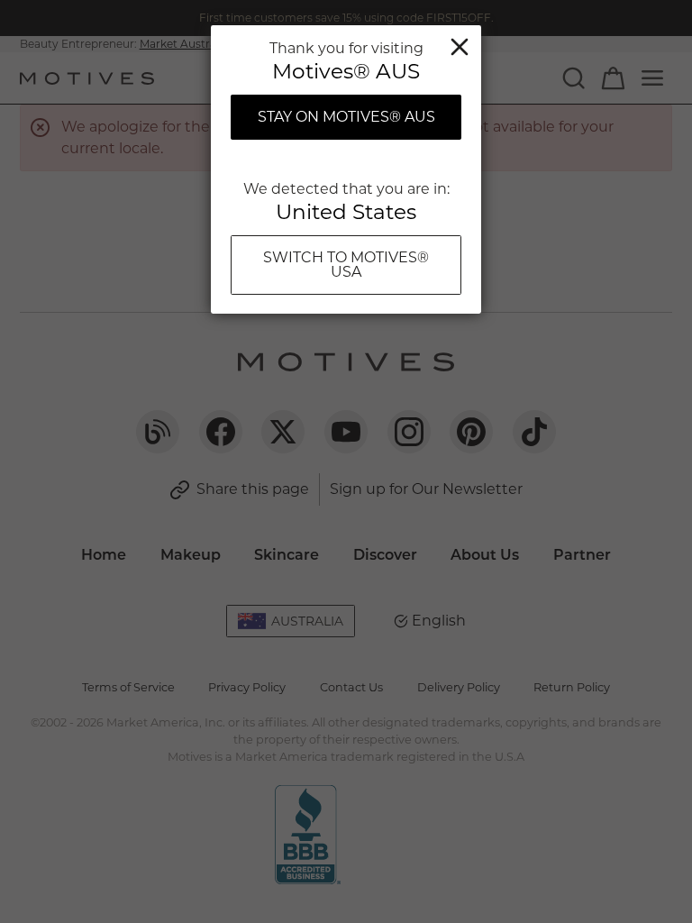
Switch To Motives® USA (346, 264)
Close (459, 47)
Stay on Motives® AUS (346, 116)
